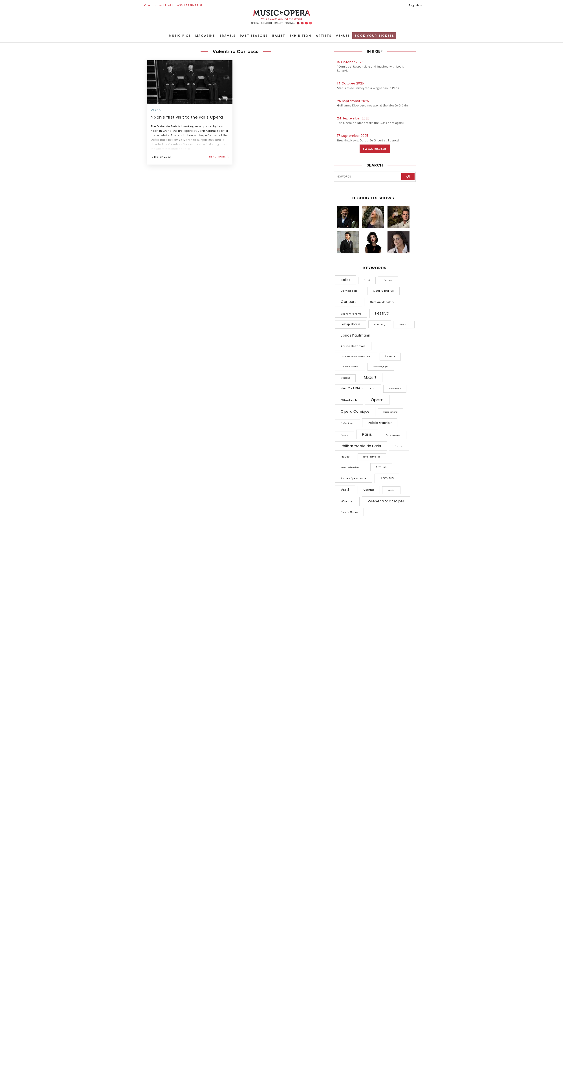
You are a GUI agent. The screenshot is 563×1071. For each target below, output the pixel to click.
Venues (343, 35)
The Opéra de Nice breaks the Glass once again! (370, 123)
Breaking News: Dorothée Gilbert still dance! (368, 140)
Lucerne (390, 356)
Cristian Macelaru (382, 302)
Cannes (388, 280)
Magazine (205, 35)
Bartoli (367, 280)
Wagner (347, 501)
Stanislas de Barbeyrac (351, 467)
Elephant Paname (351, 313)
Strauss (381, 467)
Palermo (344, 435)
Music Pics (180, 35)
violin (391, 490)
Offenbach (349, 400)
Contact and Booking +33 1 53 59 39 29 (173, 5)
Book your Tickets (374, 35)
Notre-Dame (395, 389)
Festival (382, 313)
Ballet (278, 35)
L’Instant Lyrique (380, 367)
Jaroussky (404, 324)
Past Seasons (254, 35)
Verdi (345, 489)
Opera (156, 110)
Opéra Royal (347, 423)
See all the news (375, 148)
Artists (323, 35)
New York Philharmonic (358, 388)
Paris (367, 434)
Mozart (370, 377)
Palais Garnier (380, 422)
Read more (217, 156)
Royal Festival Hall (372, 457)
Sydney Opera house (353, 478)
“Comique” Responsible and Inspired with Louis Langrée (370, 68)
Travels (227, 35)
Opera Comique (355, 411)
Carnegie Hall (350, 291)
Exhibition (300, 35)
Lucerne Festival (350, 366)
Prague (345, 456)
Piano (399, 446)
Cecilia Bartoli (383, 291)
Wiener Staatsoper (386, 501)
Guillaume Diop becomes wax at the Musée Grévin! (373, 105)
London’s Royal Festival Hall (356, 356)
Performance (393, 435)
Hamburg (379, 324)
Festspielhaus (350, 324)
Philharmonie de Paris (361, 446)
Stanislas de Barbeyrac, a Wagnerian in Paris (368, 88)
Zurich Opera (349, 512)
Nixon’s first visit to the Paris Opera (187, 117)
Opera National (390, 412)
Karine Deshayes (353, 346)
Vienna (368, 490)
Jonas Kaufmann (355, 335)
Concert (348, 301)
